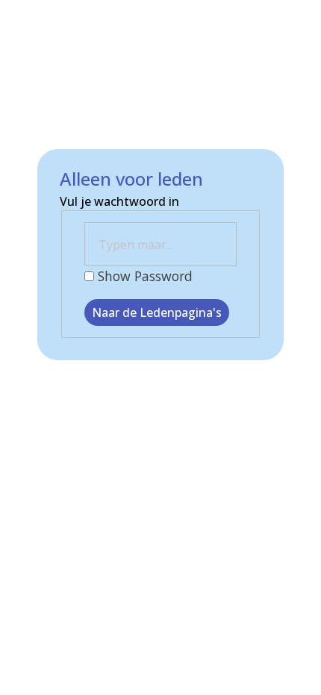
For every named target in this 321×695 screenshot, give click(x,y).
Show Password (143, 276)
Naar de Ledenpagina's (157, 312)
